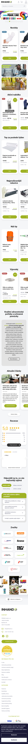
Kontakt (3, 682)
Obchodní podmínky (6, 665)
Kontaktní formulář (9, 641)
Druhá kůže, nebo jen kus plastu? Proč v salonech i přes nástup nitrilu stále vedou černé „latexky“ (10, 387)
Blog (3, 674)
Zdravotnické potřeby (7, 703)
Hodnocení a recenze (7, 679)
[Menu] (26, 2)
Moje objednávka (6, 670)
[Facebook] (3, 636)
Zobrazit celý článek (10, 405)
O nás (3, 662)
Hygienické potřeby (6, 701)
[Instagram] (6, 636)
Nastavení (14, 735)
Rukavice (4, 688)
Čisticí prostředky (6, 710)
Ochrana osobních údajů (7, 667)
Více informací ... (14, 359)
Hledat (24, 6)
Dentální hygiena (6, 708)
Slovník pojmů (5, 677)
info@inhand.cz (8, 628)
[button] (1, 15)
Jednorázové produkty (7, 696)
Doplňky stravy (5, 693)
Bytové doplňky (5, 706)
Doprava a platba (6, 672)
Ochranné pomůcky (6, 698)
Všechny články (14, 414)
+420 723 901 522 (9, 631)
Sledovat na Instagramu (15, 599)
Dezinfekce (4, 691)
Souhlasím (14, 740)
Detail (10, 58)
